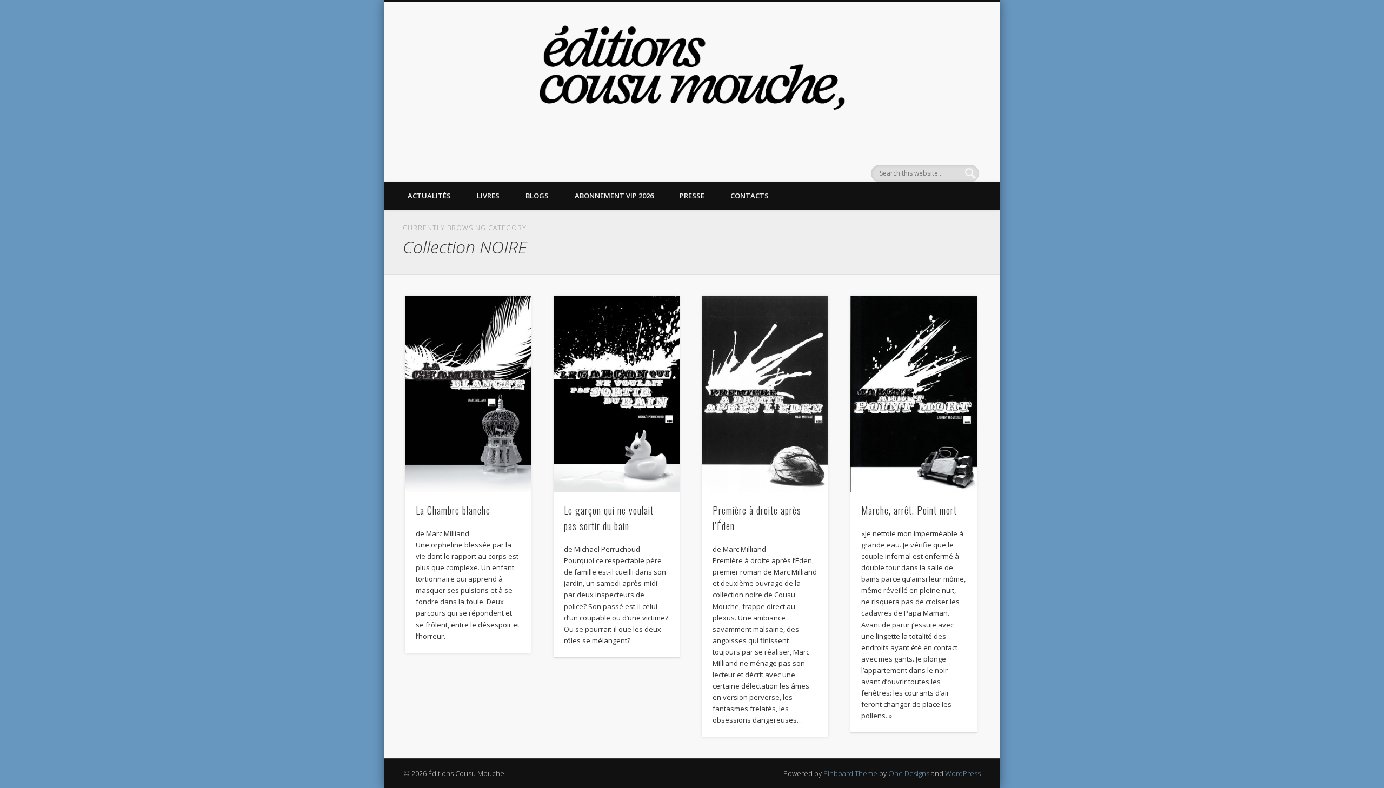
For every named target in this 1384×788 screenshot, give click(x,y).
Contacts (749, 196)
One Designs (908, 773)
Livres (488, 196)
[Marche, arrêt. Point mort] (913, 394)
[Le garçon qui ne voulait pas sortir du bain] (617, 394)
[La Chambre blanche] (468, 394)
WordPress (963, 773)
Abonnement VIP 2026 (614, 196)
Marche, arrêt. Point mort (909, 510)
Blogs (537, 196)
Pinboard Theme (850, 773)
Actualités (429, 196)
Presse (692, 196)
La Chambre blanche (453, 510)
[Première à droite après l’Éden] (765, 394)
